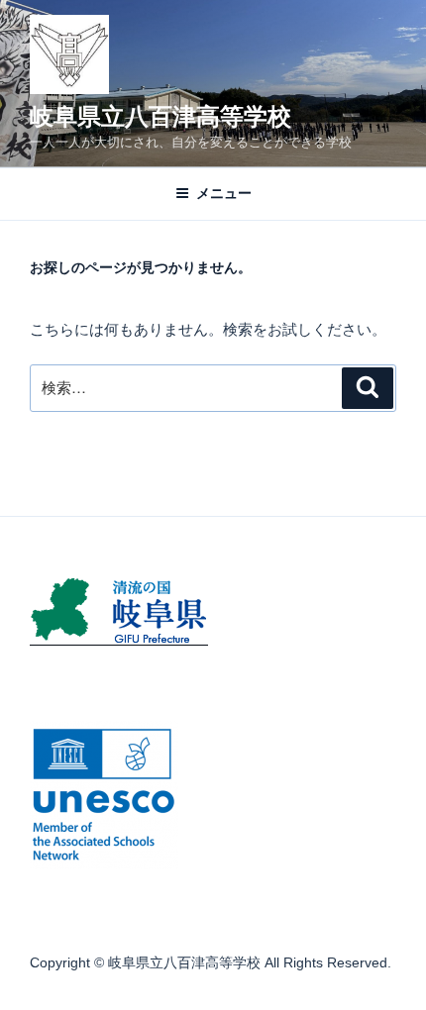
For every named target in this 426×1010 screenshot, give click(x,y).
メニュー (224, 193)
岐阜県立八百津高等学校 (160, 116)
